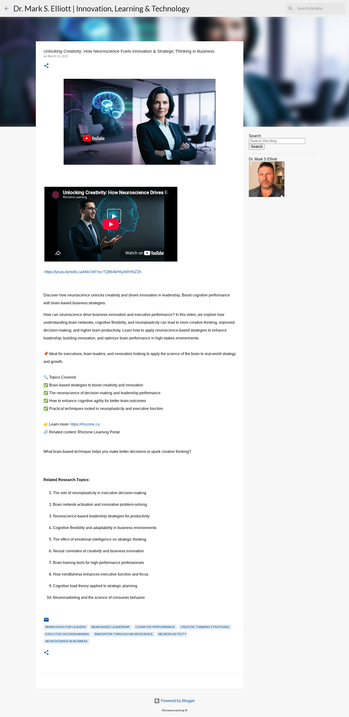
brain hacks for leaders (65, 627)
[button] (46, 66)
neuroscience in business (66, 641)
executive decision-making (67, 634)
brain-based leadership (110, 627)
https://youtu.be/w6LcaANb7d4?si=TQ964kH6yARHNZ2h (92, 272)
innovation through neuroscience (123, 634)
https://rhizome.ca (85, 424)
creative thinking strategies (204, 627)
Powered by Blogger (177, 701)
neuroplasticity (172, 634)
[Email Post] (46, 621)
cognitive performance (155, 627)
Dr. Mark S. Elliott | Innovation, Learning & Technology (101, 8)
